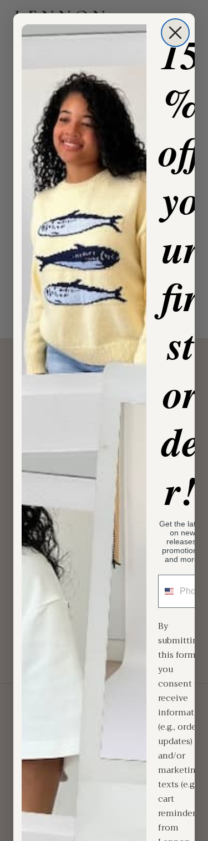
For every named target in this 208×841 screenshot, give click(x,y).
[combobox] (166, 591)
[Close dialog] (175, 33)
